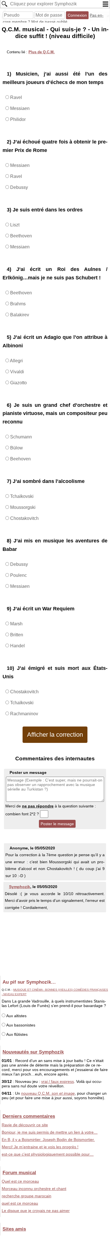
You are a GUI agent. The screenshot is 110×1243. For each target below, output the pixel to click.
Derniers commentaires (29, 1116)
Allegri (16, 360)
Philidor (17, 119)
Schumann (20, 436)
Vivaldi (16, 371)
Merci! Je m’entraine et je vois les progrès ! (40, 1147)
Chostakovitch (24, 518)
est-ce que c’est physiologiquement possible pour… (48, 1154)
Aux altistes (16, 1016)
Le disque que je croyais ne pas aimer (36, 1210)
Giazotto (18, 382)
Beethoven (20, 235)
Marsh (16, 623)
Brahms (17, 303)
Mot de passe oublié (49, 21)
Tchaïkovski (21, 496)
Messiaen (19, 108)
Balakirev (19, 314)
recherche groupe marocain (26, 1196)
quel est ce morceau (20, 1203)
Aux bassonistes (20, 1025)
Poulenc (18, 575)
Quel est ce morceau (20, 1181)
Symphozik (19, 886)
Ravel (15, 97)
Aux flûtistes (16, 1034)
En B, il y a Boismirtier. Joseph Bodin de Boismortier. (48, 1139)
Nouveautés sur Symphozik (33, 1052)
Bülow (16, 447)
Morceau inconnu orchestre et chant (34, 1188)
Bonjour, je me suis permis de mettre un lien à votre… (50, 1132)
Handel (17, 645)
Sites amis (14, 1229)
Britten (16, 634)
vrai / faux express (57, 1081)
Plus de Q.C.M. (41, 52)
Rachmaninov (23, 713)
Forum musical (19, 1172)
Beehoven (20, 458)
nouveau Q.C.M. (48, 1093)
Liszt (14, 224)
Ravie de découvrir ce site (25, 1125)
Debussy (18, 187)
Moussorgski (22, 507)
